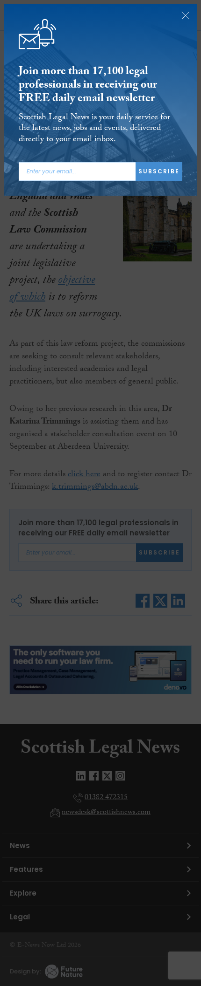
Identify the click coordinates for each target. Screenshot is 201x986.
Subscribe (158, 171)
